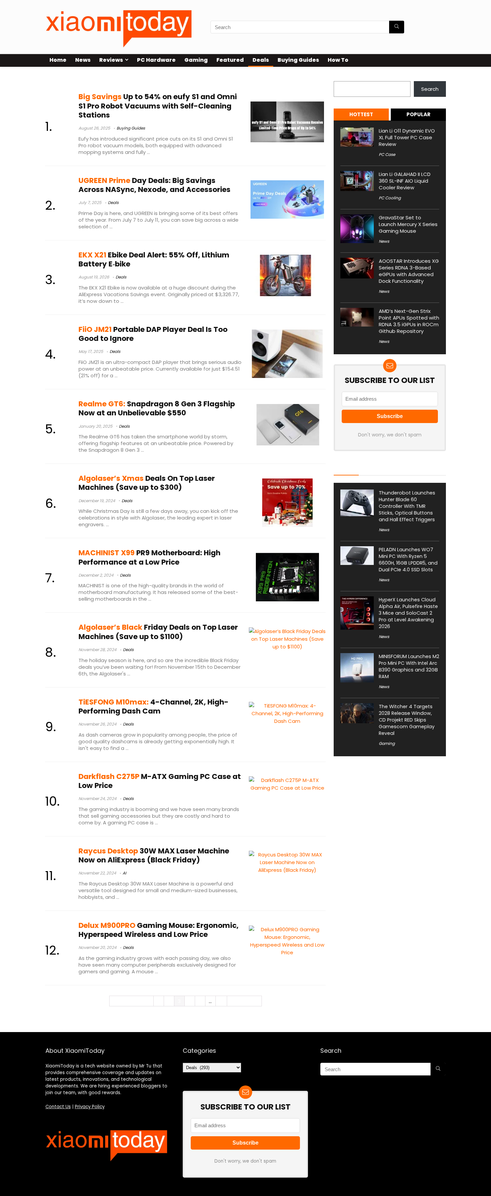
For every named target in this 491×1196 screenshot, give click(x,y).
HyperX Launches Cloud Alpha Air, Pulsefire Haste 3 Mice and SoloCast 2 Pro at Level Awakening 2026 (408, 613)
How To (338, 60)
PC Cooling (390, 198)
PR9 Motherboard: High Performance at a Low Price (149, 557)
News (83, 60)
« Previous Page (131, 1001)
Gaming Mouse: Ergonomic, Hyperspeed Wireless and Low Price (158, 930)
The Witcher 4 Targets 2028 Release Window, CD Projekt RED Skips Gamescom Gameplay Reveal (407, 720)
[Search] (396, 27)
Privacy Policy (90, 1107)
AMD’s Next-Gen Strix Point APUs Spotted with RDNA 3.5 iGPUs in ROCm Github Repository (409, 321)
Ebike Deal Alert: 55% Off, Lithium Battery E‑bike (153, 259)
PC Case (387, 154)
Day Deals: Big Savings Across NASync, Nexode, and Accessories (154, 185)
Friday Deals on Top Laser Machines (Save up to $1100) (158, 631)
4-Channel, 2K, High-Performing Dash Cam (153, 706)
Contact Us (58, 1107)
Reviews (111, 60)
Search (342, 77)
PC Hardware (156, 60)
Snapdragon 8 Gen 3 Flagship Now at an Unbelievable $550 (156, 408)
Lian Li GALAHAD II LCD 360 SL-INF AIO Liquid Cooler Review (405, 181)
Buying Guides (298, 60)
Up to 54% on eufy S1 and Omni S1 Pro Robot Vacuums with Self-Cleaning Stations (157, 105)
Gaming (196, 60)
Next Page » (244, 1001)
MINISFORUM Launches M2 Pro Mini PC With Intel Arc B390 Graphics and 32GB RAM (409, 666)
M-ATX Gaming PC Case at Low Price (159, 781)
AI (124, 873)
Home (57, 60)
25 (221, 1001)
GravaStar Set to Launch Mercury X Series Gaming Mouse (408, 224)
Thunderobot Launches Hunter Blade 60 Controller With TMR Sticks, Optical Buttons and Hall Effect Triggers (407, 506)
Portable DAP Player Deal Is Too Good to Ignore (152, 334)
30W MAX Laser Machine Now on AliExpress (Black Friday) (153, 855)
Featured (230, 60)
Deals (261, 60)
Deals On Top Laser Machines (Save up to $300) (146, 482)
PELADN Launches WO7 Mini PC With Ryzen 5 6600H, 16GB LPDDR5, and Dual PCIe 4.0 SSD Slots (408, 559)
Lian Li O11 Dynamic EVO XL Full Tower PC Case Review (407, 137)
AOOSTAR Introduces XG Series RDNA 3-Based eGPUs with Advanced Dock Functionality (409, 270)
